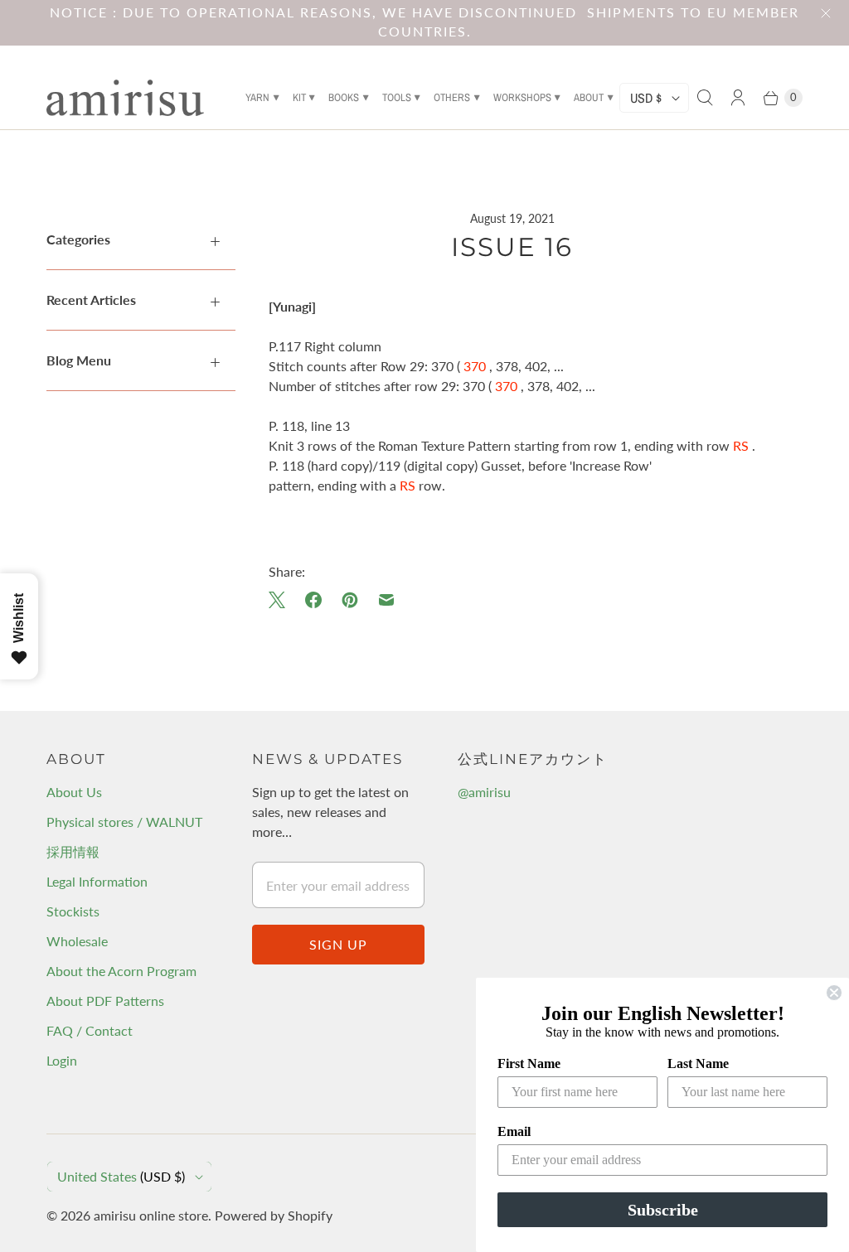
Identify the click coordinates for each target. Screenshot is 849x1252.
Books (343, 97)
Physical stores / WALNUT (124, 821)
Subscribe (663, 1210)
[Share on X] (282, 600)
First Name (528, 1063)
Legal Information (97, 881)
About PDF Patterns (105, 1000)
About (589, 97)
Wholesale (77, 941)
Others (452, 97)
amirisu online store (151, 1215)
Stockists (72, 911)
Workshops (522, 97)
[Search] (704, 98)
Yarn (257, 97)
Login (61, 1060)
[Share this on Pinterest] (350, 600)
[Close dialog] (834, 992)
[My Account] (737, 98)
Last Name (698, 1063)
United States (121, 1176)
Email (514, 1131)
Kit (299, 97)
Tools (396, 97)
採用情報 (72, 851)
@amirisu (484, 792)
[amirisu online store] (125, 98)
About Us (74, 792)
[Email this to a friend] (386, 600)
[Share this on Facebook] (313, 600)
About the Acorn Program (121, 971)
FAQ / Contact (89, 1030)
